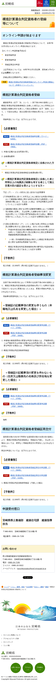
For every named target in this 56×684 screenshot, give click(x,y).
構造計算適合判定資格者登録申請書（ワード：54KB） (29, 137)
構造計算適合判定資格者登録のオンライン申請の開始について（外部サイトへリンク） (31, 83)
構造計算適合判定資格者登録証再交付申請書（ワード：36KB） (30, 468)
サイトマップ (8, 642)
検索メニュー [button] (52, 5)
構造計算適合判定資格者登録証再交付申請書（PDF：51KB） (28, 476)
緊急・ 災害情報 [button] (39, 2)
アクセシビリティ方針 (11, 638)
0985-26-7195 (14, 562)
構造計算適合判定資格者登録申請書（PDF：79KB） (28, 145)
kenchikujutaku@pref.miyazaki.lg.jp (31, 568)
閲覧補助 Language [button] (46, 5)
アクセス (28, 667)
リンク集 (6, 645)
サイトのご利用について (12, 635)
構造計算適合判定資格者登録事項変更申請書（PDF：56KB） (28, 334)
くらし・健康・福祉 (18, 587)
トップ (6, 587)
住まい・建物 (39, 587)
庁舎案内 (40, 667)
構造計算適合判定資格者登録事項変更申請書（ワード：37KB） (30, 326)
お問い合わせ (15, 667)
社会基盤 (29, 587)
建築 (46, 587)
